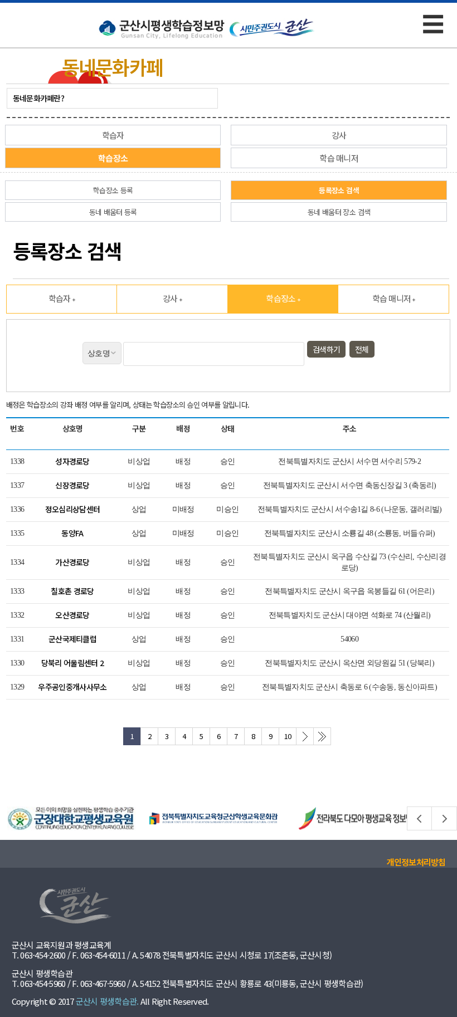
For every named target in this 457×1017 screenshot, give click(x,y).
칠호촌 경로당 (72, 590)
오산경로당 (72, 614)
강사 (339, 135)
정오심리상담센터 (72, 509)
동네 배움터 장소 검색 (339, 212)
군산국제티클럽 (72, 638)
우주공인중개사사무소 (72, 686)
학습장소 (113, 158)
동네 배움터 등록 (113, 212)
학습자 (113, 135)
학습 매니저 (338, 158)
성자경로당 (72, 461)
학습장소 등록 (113, 190)
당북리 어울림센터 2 (72, 662)
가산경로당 (72, 562)
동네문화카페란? (38, 98)
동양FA (72, 533)
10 (287, 736)
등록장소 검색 (338, 190)
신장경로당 (72, 485)
